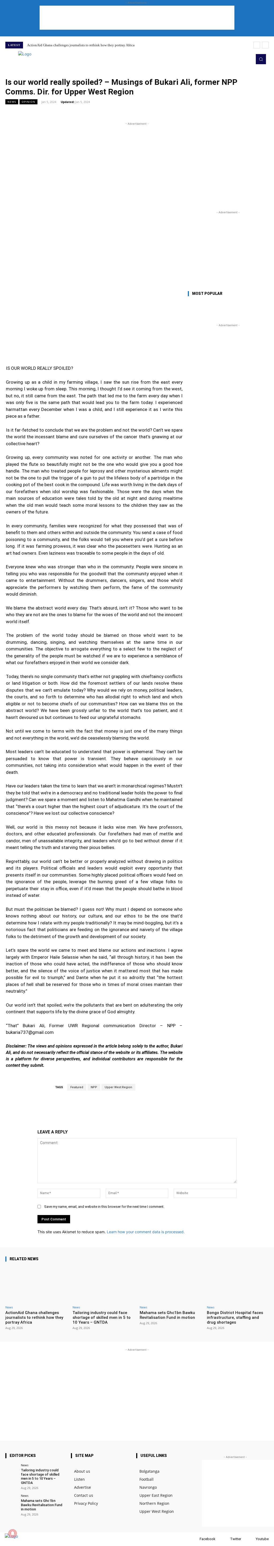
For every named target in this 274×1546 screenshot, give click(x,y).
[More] (226, 113)
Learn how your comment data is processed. (146, 1231)
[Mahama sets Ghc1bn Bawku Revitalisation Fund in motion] (170, 1284)
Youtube (262, 1539)
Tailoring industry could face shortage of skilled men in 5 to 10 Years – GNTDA (102, 1317)
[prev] (256, 45)
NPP (94, 1087)
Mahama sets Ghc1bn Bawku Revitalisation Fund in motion (167, 1315)
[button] (261, 59)
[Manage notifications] (12, 1533)
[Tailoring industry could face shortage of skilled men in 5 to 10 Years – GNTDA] (103, 1284)
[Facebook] (194, 1539)
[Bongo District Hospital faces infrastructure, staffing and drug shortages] (238, 1284)
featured (76, 1087)
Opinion (28, 102)
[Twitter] (225, 1539)
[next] (265, 45)
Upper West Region (118, 1087)
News (11, 102)
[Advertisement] (137, 18)
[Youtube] (250, 1539)
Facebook (207, 1539)
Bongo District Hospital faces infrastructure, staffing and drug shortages (235, 1317)
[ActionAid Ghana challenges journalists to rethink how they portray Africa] (36, 1284)
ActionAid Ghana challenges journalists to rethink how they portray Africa (81, 45)
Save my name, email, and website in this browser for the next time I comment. (104, 1207)
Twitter (235, 1539)
